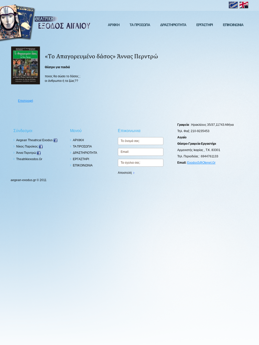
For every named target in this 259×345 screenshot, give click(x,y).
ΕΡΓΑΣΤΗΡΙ (204, 25)
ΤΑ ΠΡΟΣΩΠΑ (140, 25)
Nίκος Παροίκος (27, 146)
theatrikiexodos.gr (29, 159)
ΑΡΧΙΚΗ (113, 25)
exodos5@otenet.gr (201, 162)
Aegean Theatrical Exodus (34, 140)
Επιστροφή (25, 101)
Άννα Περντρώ (26, 153)
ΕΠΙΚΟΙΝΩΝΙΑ (233, 25)
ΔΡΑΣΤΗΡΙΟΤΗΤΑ (173, 25)
